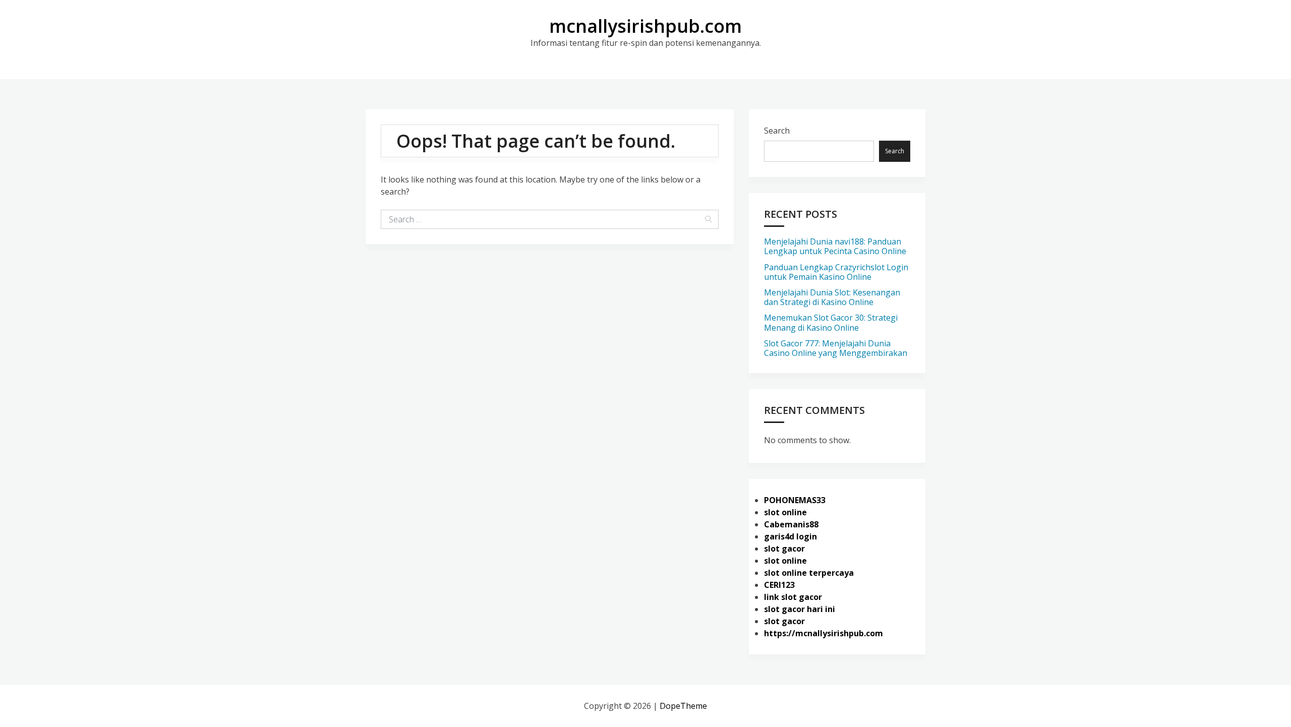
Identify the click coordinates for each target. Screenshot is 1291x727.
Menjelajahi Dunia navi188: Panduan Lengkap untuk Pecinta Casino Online (835, 246)
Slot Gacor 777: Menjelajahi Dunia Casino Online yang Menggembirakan (835, 348)
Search (777, 130)
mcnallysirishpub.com (645, 26)
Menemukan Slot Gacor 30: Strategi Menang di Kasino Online (831, 322)
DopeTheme (683, 705)
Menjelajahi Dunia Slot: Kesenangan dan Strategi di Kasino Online (832, 297)
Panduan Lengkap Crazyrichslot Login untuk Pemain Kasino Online (836, 272)
